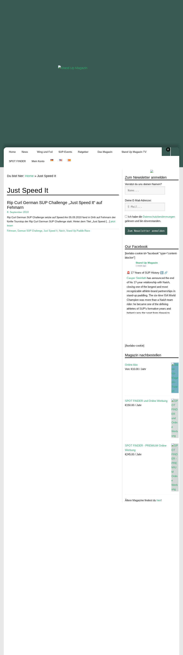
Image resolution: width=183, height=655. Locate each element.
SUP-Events (65, 151)
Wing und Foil (45, 151)
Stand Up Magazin (147, 262)
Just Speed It (51, 231)
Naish (62, 231)
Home (12, 151)
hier (159, 500)
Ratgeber (83, 151)
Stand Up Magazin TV (134, 151)
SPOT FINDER (17, 161)
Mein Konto (38, 161)
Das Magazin (105, 151)
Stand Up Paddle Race (78, 231)
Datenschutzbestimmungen (159, 216)
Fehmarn (11, 231)
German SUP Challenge (30, 231)
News (25, 151)
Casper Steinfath (136, 277)
